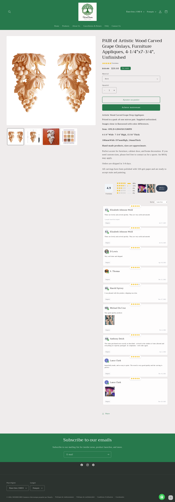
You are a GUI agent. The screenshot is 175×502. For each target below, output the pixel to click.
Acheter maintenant (131, 107)
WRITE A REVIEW (161, 188)
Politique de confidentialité (86, 497)
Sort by (152, 202)
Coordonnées (120, 497)
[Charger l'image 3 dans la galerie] (51, 136)
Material (105, 74)
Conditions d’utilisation (105, 497)
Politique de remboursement (64, 497)
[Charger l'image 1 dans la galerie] (15, 136)
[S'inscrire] (108, 454)
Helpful (108, 223)
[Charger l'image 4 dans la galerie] (69, 136)
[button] (9, 12)
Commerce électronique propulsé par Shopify (38, 497)
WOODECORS (17, 497)
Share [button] (107, 414)
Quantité (105, 85)
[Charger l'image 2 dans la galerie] (33, 136)
